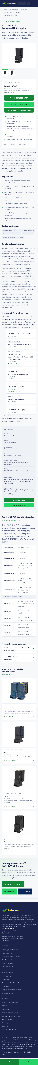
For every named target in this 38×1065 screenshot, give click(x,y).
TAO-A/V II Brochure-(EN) (16, 410)
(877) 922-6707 (10, 1002)
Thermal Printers (7, 976)
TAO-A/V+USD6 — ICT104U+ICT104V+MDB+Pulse (18, 373)
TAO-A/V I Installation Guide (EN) (19, 334)
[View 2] (12, 72)
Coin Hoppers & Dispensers (11, 960)
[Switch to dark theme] (20, 3)
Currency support (7, 1023)
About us (5, 1026)
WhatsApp (11, 891)
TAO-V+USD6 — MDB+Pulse (17, 387)
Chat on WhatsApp (20, 104)
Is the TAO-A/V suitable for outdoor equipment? (16, 658)
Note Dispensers (7, 953)
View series (6, 674)
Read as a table (13, 364)
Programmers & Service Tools (11, 989)
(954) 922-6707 (7, 1006)
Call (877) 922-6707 (20, 98)
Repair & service (7, 1019)
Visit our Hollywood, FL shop (11, 1016)
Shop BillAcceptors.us (9, 1029)
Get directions (6, 933)
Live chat (26, 891)
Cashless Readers (7, 966)
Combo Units (6, 979)
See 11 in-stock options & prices (20, 110)
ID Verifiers (5, 986)
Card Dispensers (7, 963)
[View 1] (5, 72)
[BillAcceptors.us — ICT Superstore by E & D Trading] (9, 3)
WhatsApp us (20, 505)
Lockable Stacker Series (12, 12)
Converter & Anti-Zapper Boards (12, 983)
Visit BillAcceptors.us (10, 520)
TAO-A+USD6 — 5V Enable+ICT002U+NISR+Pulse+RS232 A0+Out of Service (20, 357)
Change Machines (7, 993)
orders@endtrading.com (10, 1012)
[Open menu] (28, 3)
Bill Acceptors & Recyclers (18, 9)
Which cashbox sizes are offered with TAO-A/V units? (16, 649)
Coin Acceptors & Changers (11, 956)
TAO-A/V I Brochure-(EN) (16, 399)
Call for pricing (20, 500)
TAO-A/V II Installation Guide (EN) (19, 344)
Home (5, 9)
